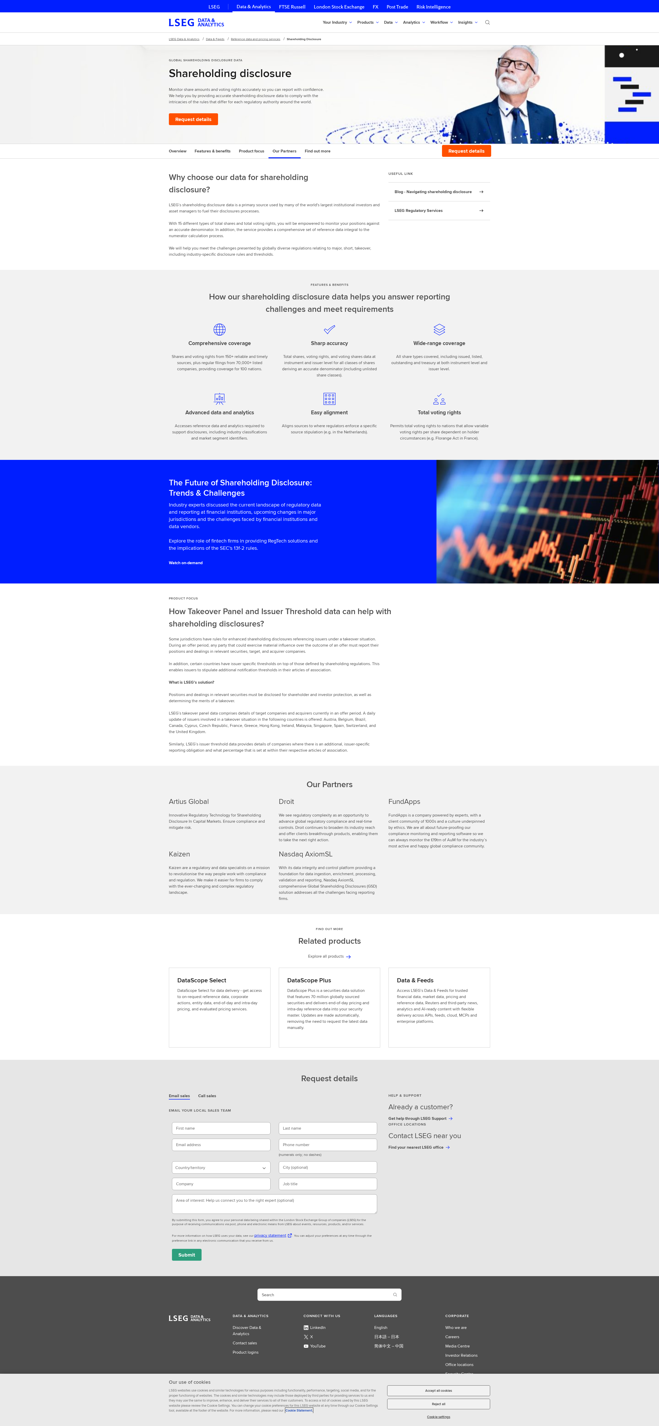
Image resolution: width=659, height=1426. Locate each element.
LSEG (214, 7)
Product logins (245, 1352)
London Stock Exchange (339, 7)
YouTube (318, 1346)
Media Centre (457, 1346)
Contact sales (245, 1343)
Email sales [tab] (179, 1096)
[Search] (487, 22)
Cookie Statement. (299, 1410)
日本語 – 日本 (386, 1337)
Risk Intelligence (434, 7)
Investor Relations (461, 1355)
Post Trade (397, 7)
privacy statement (270, 1235)
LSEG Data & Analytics (184, 39)
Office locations (459, 1365)
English (380, 1327)
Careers (452, 1337)
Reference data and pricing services (255, 39)
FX (375, 7)
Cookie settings (438, 1416)
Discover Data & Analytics (247, 1331)
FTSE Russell (292, 7)
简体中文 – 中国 (388, 1346)
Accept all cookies (438, 1390)
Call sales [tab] (207, 1096)
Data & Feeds (215, 39)
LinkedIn (318, 1327)
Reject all (438, 1404)
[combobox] (221, 1167)
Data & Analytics (254, 7)
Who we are (456, 1327)
